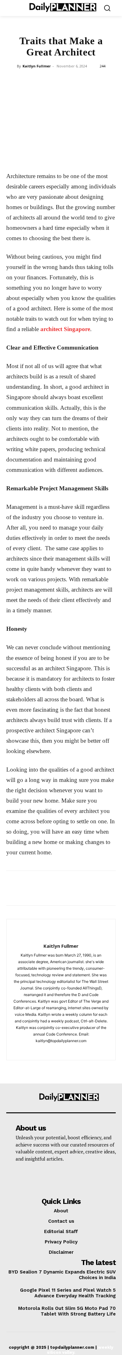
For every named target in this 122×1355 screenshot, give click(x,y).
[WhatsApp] (60, 156)
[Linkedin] (75, 156)
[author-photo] (61, 935)
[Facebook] (17, 156)
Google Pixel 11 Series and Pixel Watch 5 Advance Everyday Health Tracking (68, 1293)
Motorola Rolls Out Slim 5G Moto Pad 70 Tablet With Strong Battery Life (67, 1311)
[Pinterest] (46, 156)
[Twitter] (32, 156)
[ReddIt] (89, 156)
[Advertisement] (61, 110)
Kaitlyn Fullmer (37, 66)
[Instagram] (61, 1051)
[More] (104, 156)
